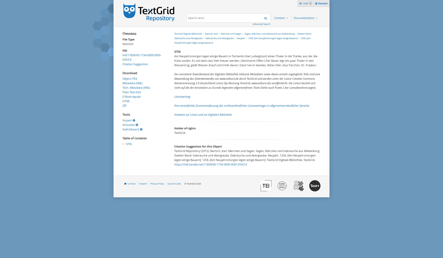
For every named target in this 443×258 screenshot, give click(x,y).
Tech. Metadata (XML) (136, 88)
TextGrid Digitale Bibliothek (188, 33)
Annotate (129, 125)
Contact (132, 183)
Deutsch (323, 4)
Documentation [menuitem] (304, 18)
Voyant (127, 120)
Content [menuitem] (280, 18)
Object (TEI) (130, 79)
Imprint (143, 183)
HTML (126, 101)
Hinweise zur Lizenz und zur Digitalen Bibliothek (203, 115)
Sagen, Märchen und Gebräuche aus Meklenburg (270, 33)
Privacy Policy (157, 183)
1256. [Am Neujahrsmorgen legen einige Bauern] (273, 38)
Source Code (174, 183)
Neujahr (241, 38)
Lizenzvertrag (182, 97)
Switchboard (131, 129)
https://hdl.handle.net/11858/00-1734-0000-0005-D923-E (210, 164)
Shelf (307, 3)
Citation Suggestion (135, 64)
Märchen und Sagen (231, 33)
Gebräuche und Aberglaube (220, 38)
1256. (128, 144)
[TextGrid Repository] (149, 4)
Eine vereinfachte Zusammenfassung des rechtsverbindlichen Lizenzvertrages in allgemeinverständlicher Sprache (241, 106)
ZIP (124, 106)
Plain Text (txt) (132, 92)
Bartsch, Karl (211, 33)
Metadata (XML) (133, 83)
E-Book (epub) (132, 97)
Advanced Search (261, 24)
